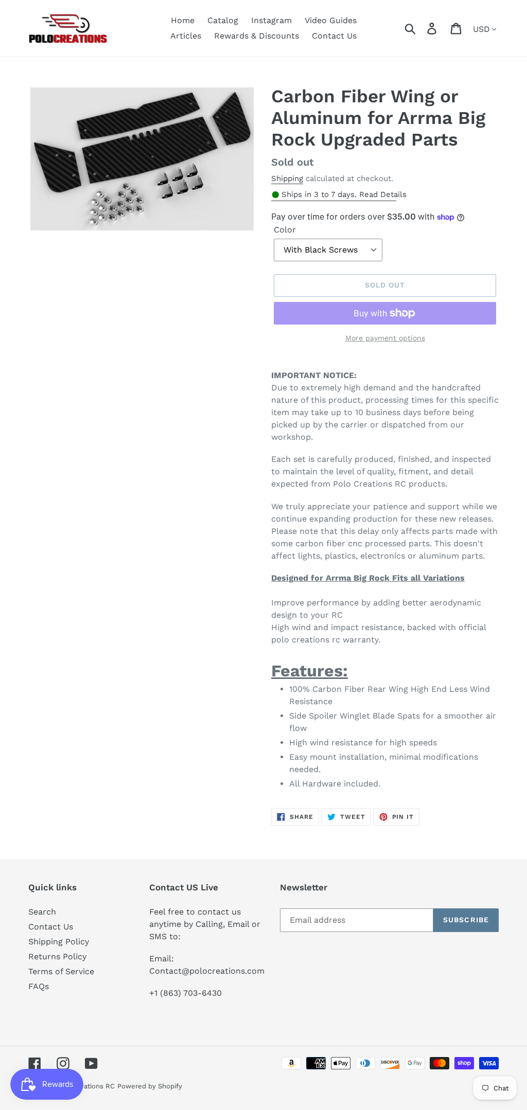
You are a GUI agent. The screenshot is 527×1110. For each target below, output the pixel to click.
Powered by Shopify (149, 1086)
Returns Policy (57, 956)
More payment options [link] (385, 338)
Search (42, 912)
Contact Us (50, 927)
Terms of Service (61, 971)
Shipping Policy (58, 941)
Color (285, 230)
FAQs (38, 986)
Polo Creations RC (85, 1086)
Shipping (287, 178)
